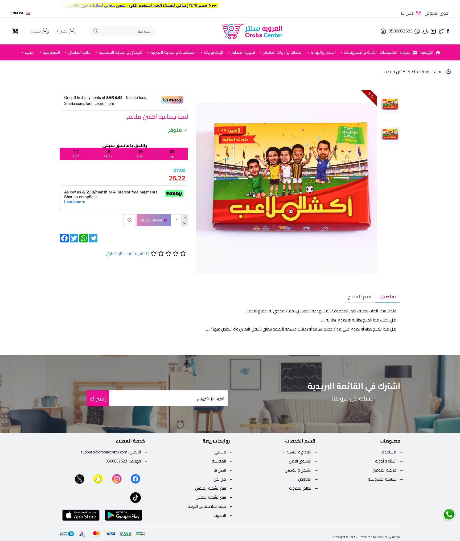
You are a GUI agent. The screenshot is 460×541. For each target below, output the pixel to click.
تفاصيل (387, 296)
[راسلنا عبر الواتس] (440, 514)
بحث (437, 71)
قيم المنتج (359, 296)
